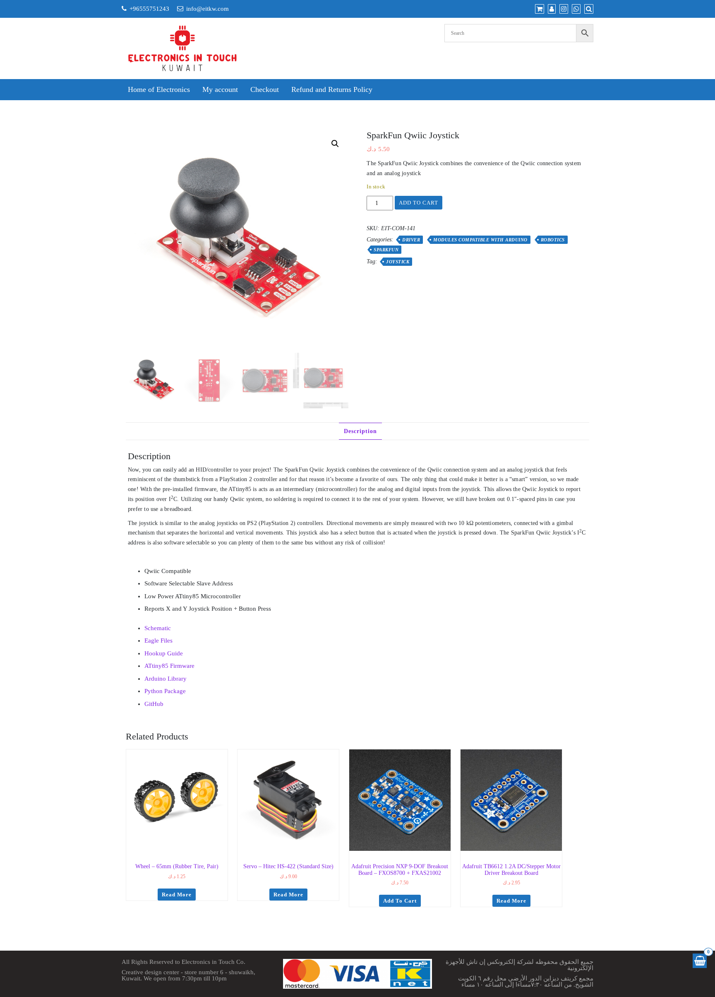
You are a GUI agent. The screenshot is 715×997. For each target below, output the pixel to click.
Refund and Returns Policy (331, 89)
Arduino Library (165, 678)
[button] (335, 143)
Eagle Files (158, 640)
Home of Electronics (159, 89)
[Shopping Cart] (700, 961)
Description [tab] (360, 431)
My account (220, 89)
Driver (411, 239)
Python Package (165, 691)
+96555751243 (149, 8)
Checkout (264, 89)
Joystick (397, 261)
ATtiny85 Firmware (169, 665)
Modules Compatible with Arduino (480, 239)
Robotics (553, 239)
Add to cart (418, 203)
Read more (177, 894)
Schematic (157, 628)
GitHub (153, 704)
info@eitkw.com (207, 8)
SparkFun (386, 249)
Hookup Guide (163, 653)
